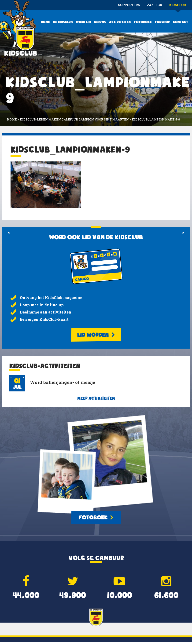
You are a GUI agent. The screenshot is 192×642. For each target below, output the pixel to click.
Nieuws (100, 22)
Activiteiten (120, 22)
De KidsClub (63, 22)
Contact (180, 22)
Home (45, 22)
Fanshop (162, 22)
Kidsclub (177, 5)
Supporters (129, 5)
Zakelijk (154, 5)
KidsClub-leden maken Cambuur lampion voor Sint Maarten (74, 119)
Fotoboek (142, 22)
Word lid (83, 22)
